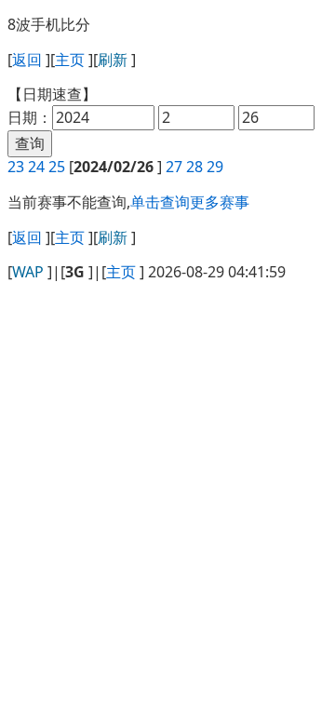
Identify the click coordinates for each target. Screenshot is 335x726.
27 (174, 166)
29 (215, 166)
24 (36, 166)
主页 (70, 59)
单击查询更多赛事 (189, 202)
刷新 (112, 59)
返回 (27, 59)
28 (194, 166)
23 (15, 166)
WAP (28, 272)
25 (56, 166)
